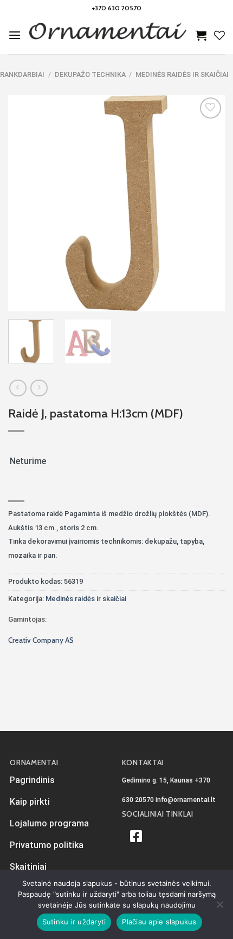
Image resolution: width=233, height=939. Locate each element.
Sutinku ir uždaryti (74, 921)
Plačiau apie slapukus (159, 921)
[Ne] (219, 907)
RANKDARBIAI (22, 74)
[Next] (207, 203)
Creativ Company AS (41, 640)
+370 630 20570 (116, 8)
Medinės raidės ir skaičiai (182, 74)
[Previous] (26, 203)
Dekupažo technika (90, 74)
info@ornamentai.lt (186, 800)
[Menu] (14, 35)
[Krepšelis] (201, 35)
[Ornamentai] (108, 35)
